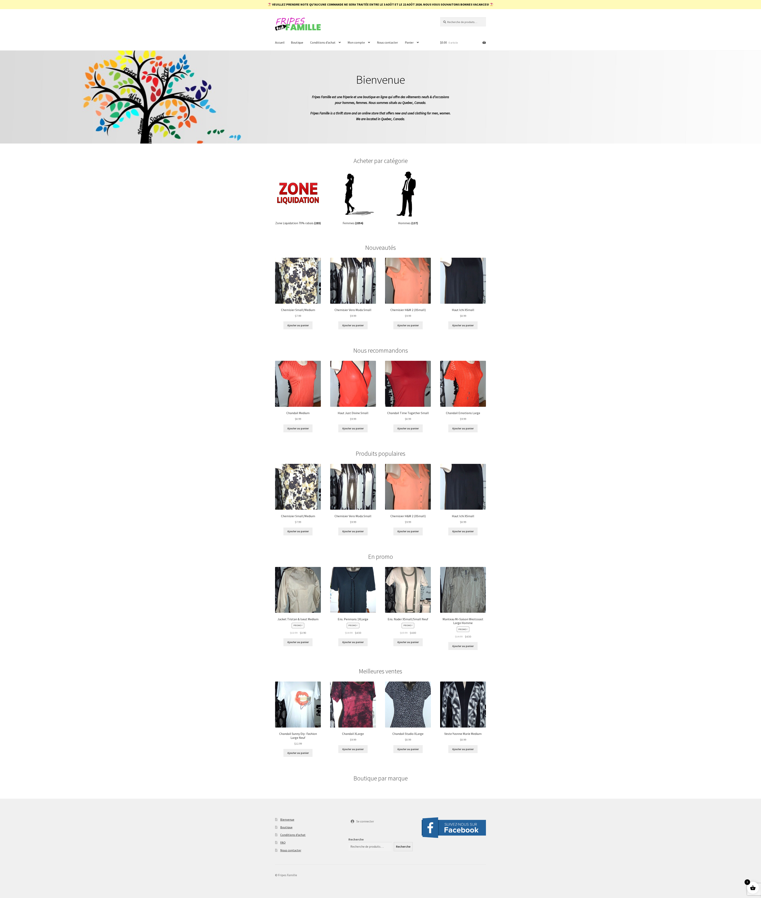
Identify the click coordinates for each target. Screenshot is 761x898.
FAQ (283, 842)
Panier (409, 42)
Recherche (356, 839)
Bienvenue (287, 819)
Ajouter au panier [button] (298, 325)
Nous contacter (387, 42)
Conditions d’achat (323, 42)
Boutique (297, 42)
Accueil (280, 42)
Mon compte (356, 42)
